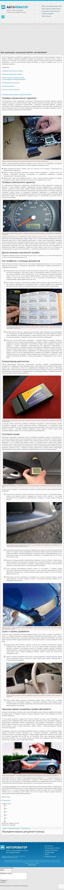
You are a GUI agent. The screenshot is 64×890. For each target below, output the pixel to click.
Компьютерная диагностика (10, 82)
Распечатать (6, 800)
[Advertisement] (32, 38)
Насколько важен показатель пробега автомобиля (16, 94)
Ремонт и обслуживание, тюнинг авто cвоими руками (16, 11)
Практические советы (51, 850)
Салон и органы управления (11, 89)
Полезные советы (50, 856)
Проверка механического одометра (12, 70)
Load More (32, 837)
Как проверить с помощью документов (14, 79)
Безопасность (49, 846)
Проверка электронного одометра (12, 74)
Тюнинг (47, 854)
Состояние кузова (8, 86)
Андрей (8, 797)
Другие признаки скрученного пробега (13, 77)
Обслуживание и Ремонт (52, 848)
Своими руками (49, 852)
